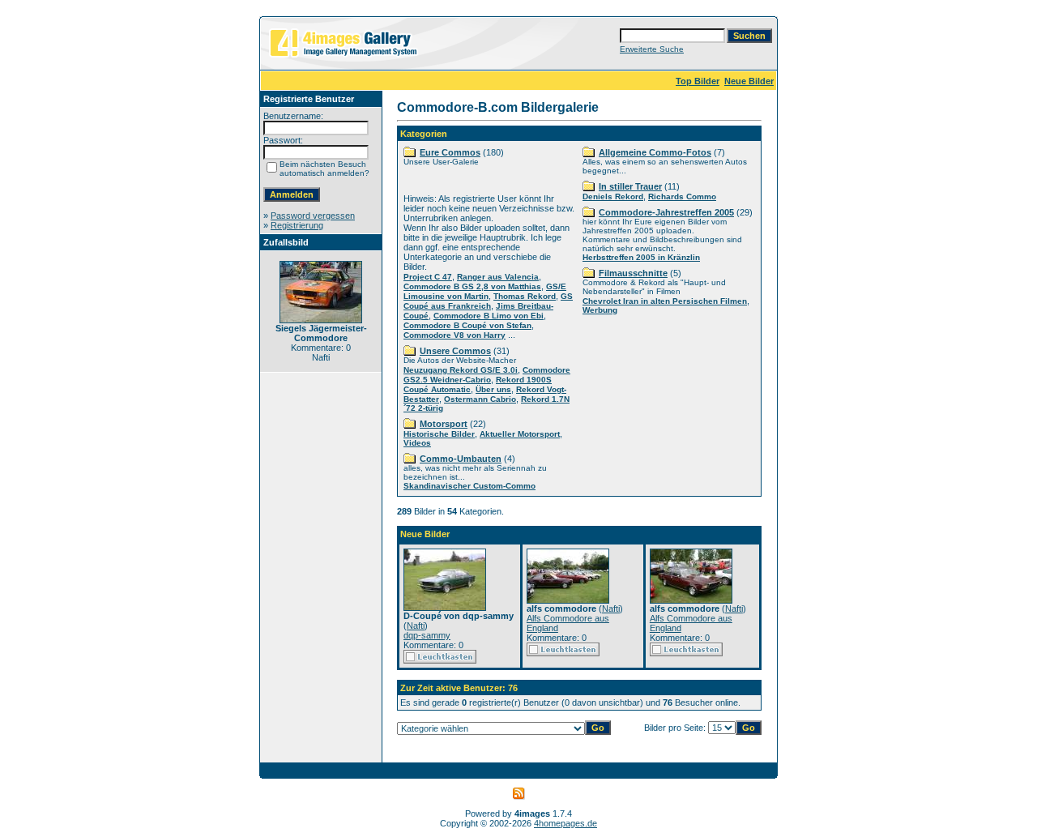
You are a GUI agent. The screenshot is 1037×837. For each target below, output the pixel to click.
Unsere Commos (455, 351)
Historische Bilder (439, 433)
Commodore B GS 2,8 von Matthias (472, 286)
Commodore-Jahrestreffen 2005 (666, 212)
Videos (417, 442)
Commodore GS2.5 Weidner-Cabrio (486, 374)
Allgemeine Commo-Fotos (655, 152)
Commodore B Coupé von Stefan (467, 325)
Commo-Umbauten (460, 458)
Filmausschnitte (633, 273)
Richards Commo (682, 196)
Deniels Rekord (613, 196)
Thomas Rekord (524, 296)
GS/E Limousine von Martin (484, 291)
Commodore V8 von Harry (454, 335)
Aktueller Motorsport (520, 433)
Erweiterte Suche (652, 49)
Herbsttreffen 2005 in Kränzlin (641, 257)
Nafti (416, 625)
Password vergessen (313, 215)
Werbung (600, 309)
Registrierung (297, 225)
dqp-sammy (426, 635)
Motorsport (443, 424)
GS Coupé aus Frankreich (488, 301)
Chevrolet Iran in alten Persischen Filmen (665, 301)
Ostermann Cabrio (480, 399)
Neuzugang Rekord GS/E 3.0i (460, 369)
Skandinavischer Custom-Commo (469, 485)
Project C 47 (427, 276)
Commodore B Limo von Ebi (488, 315)
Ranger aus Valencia (498, 276)
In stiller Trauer (630, 186)
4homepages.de (565, 823)
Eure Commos (450, 152)
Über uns (493, 389)
